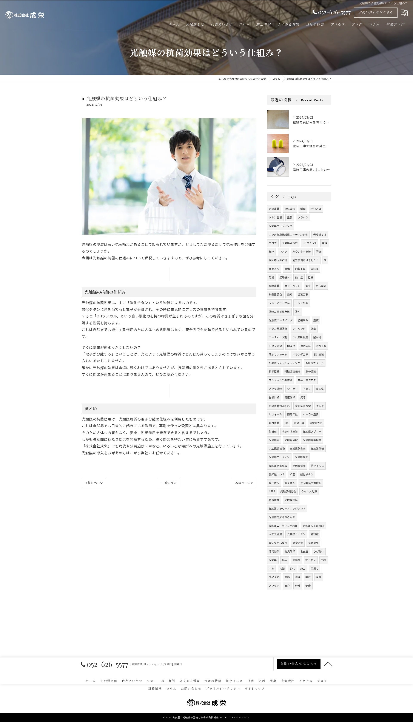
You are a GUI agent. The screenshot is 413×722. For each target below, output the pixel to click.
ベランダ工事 (300, 354)
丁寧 (271, 568)
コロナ (273, 243)
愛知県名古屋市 (278, 542)
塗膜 (316, 320)
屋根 (310, 277)
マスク (283, 251)
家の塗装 (310, 371)
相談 (282, 568)
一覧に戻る (169, 483)
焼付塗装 (274, 423)
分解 (297, 585)
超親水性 (274, 500)
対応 (287, 577)
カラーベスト (292, 286)
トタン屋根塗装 (278, 328)
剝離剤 (273, 431)
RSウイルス (310, 243)
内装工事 (300, 269)
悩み (284, 560)
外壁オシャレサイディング (284, 363)
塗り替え (310, 560)
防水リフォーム (278, 354)
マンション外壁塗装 (281, 380)
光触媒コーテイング (281, 320)
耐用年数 (292, 414)
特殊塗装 (290, 208)
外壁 (313, 328)
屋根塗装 (274, 286)
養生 (308, 286)
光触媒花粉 (317, 448)
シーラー (292, 388)
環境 (324, 243)
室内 (318, 577)
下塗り (307, 388)
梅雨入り (274, 269)
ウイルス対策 (309, 491)
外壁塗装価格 (292, 371)
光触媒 (273, 560)
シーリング (299, 328)
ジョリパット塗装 (279, 303)
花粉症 (315, 534)
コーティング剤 (278, 337)
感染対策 (298, 542)
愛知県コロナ (277, 474)
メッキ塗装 (275, 388)
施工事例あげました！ (306, 260)
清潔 (297, 577)
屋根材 (317, 337)
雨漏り (315, 568)
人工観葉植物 (277, 448)
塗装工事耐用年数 (279, 311)
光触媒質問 (299, 465)
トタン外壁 (275, 346)
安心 (287, 585)
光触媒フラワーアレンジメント (287, 508)
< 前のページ (94, 483)
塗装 (289, 217)
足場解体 (284, 277)
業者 (308, 577)
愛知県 (320, 388)
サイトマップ (255, 688)
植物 (271, 251)
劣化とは (316, 208)
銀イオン (290, 483)
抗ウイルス (317, 465)
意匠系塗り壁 (303, 406)
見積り (296, 560)
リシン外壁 (301, 303)
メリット (274, 585)
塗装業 (315, 269)
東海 (287, 269)
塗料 (297, 311)
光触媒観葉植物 (312, 440)
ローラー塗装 (311, 414)
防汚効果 (274, 551)
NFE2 (272, 491)
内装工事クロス (307, 380)
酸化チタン (306, 474)
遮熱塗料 (305, 346)
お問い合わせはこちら (376, 12)
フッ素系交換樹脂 (310, 483)
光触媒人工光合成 (313, 525)
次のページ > (244, 483)
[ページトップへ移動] (328, 664)
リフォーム (275, 414)
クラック (303, 217)
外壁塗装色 (275, 294)
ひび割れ (318, 551)
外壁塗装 (274, 208)
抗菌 (292, 474)
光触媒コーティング (280, 226)
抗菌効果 (313, 542)
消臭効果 (290, 551)
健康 (308, 585)
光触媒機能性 (288, 491)
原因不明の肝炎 (278, 260)
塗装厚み (303, 320)
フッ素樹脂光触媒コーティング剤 (288, 234)
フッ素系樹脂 (300, 337)
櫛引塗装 (318, 354)
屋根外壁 (274, 397)
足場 (271, 277)
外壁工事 (299, 423)
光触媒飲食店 (297, 448)
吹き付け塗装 (290, 431)
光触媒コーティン (279, 457)
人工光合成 (275, 534)
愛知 (289, 294)
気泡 (302, 397)
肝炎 (318, 251)
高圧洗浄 (290, 397)
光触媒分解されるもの (282, 517)
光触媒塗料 (291, 500)
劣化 (292, 568)
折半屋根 (274, 371)
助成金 (291, 346)
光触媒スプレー (312, 431)
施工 (302, 568)
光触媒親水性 (290, 243)
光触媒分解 (291, 440)
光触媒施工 (301, 457)
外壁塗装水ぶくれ (279, 406)
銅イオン (274, 483)
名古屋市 (321, 286)
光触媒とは (319, 234)
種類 (302, 208)
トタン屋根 (275, 217)
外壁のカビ (316, 423)
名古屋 (304, 551)
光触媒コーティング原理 (283, 525)
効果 (323, 560)
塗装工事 (303, 294)
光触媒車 (274, 440)
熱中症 (299, 277)
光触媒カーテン (296, 534)
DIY (287, 423)
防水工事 (321, 346)
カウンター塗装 (301, 251)
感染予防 (274, 577)
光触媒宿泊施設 (278, 465)
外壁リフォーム (314, 363)
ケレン (320, 406)
